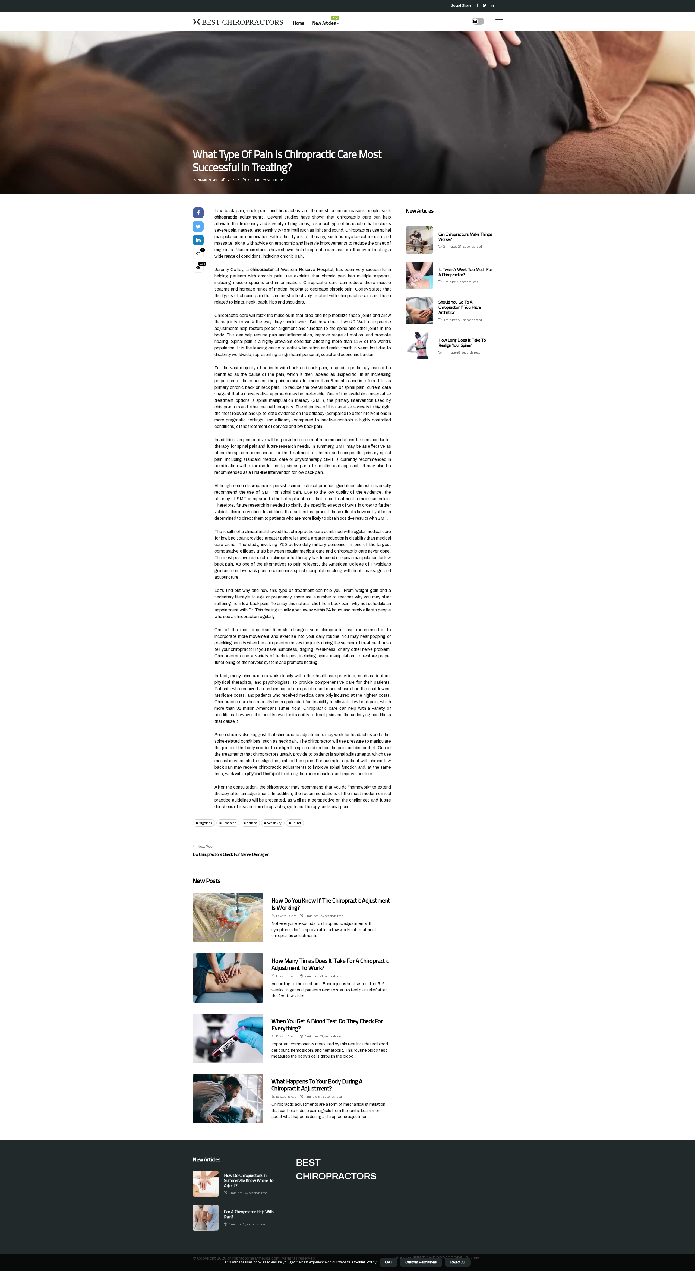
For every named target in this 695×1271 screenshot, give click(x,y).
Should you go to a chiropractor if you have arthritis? (459, 307)
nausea (252, 823)
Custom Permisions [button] (421, 1262)
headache (229, 823)
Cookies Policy (363, 1262)
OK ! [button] (388, 1262)
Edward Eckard (207, 179)
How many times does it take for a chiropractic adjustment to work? (330, 964)
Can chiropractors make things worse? (465, 236)
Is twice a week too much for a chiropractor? (465, 272)
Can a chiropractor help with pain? (249, 1214)
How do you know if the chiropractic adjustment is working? (330, 904)
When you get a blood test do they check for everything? (327, 1024)
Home (298, 23)
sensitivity (274, 823)
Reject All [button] (457, 1262)
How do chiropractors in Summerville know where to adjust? (249, 1180)
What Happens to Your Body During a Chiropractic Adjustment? (316, 1085)
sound (296, 823)
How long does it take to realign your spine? (462, 342)
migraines (205, 823)
